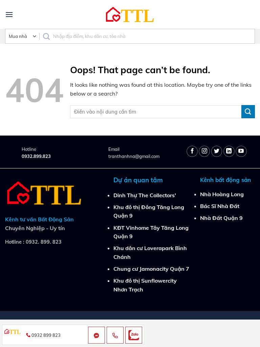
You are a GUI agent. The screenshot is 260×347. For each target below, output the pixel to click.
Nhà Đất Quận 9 (221, 218)
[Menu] (9, 14)
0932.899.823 (36, 156)
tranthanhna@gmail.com (133, 156)
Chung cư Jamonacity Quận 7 (151, 268)
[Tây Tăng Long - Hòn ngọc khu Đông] (130, 14)
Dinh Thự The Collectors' (144, 195)
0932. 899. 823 (44, 242)
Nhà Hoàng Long (222, 194)
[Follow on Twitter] (216, 151)
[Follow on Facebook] (192, 151)
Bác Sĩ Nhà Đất (219, 206)
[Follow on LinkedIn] (229, 151)
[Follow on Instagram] (204, 151)
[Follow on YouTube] (241, 151)
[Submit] (248, 111)
